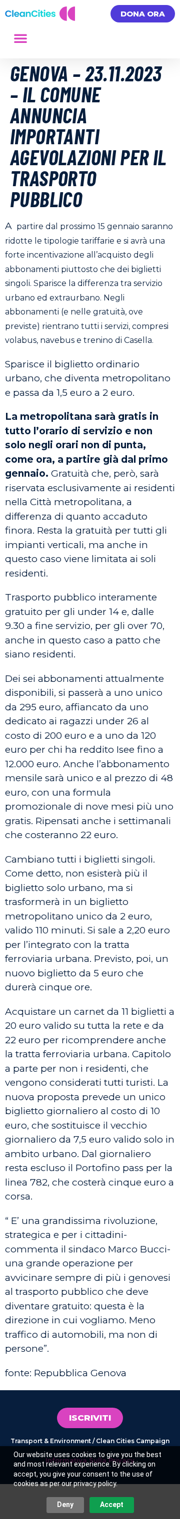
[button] (20, 37)
